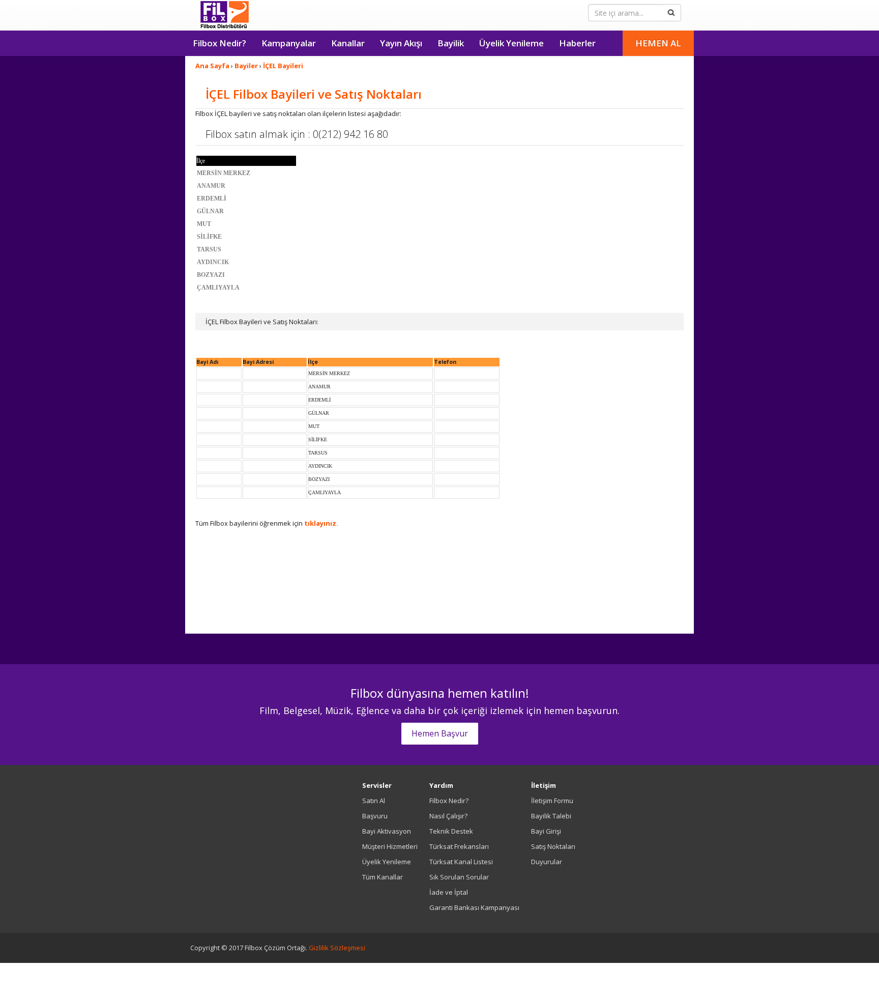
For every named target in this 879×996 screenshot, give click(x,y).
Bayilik (450, 43)
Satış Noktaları (553, 846)
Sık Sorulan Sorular (459, 876)
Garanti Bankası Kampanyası (474, 907)
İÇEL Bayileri (283, 65)
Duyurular (546, 861)
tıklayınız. (321, 523)
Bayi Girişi (546, 831)
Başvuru (375, 815)
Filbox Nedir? (219, 43)
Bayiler (246, 65)
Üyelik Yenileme (511, 43)
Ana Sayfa (212, 65)
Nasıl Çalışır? (448, 815)
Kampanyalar (288, 43)
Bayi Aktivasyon (386, 831)
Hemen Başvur (440, 733)
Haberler (577, 43)
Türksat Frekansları (459, 846)
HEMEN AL (658, 43)
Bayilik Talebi (551, 815)
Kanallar (348, 43)
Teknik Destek (451, 831)
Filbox (224, 15)
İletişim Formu (552, 800)
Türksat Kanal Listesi (461, 861)
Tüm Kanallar (382, 876)
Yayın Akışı (401, 43)
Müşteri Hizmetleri (390, 846)
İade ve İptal (448, 892)
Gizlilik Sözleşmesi (337, 947)
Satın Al (373, 800)
